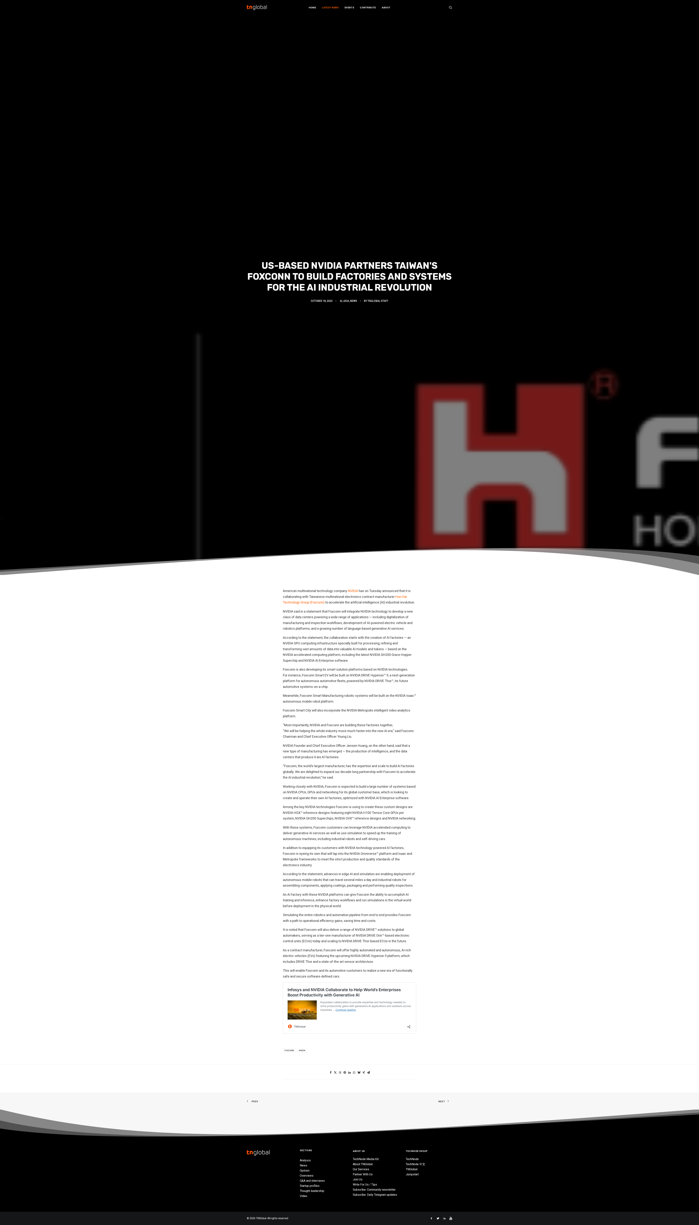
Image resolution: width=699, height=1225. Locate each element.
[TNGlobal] (257, 7)
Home (312, 7)
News (353, 394)
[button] (450, 7)
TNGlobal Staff (378, 394)
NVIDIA (353, 778)
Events (349, 7)
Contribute (368, 7)
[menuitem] (312, 7)
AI (341, 394)
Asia (346, 394)
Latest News (330, 7)
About (386, 7)
